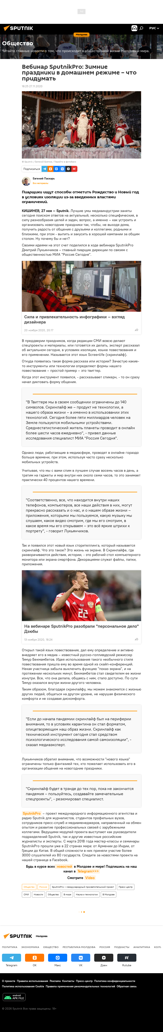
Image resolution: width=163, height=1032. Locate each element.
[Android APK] (14, 997)
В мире (67, 894)
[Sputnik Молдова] (19, 31)
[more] (137, 330)
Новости (38, 894)
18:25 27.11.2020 (32, 86)
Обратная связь (127, 986)
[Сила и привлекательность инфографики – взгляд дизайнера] (81, 286)
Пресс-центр (126, 886)
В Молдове (108, 894)
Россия (43, 886)
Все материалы (40, 183)
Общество (29, 886)
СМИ (26, 894)
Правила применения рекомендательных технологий (80, 986)
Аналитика (141, 947)
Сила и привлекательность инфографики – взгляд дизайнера (74, 319)
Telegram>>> (88, 871)
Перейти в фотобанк (65, 161)
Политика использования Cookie (23, 986)
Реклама (55, 981)
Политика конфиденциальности (114, 981)
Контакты (68, 981)
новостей (64, 866)
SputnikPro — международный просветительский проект (83, 886)
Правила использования (32, 981)
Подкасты (121, 947)
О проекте (8, 981)
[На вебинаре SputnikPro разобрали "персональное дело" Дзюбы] (81, 595)
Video (90, 877)
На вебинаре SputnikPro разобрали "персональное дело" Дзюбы (81, 628)
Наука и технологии (87, 894)
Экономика (30, 947)
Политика (9, 947)
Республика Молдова (79, 947)
